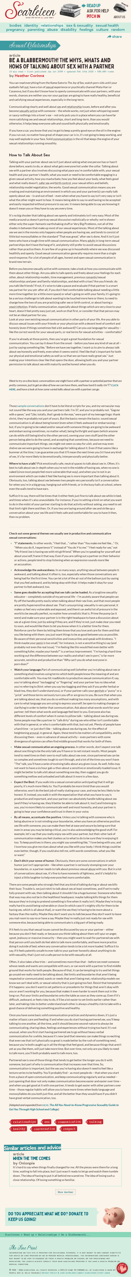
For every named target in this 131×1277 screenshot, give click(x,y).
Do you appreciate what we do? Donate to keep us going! (48, 1216)
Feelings (86, 29)
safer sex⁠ (44, 183)
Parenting (36, 29)
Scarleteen (12, 1234)
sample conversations (30, 406)
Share (117, 36)
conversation (44, 1129)
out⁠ (26, 87)
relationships (24, 1122)
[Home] (30, 10)
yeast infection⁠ (18, 306)
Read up (93, 5)
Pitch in (93, 16)
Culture (102, 29)
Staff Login (104, 1272)
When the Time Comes (31, 1158)
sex (47, 1122)
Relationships (52, 25)
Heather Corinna (29, 75)
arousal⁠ (34, 733)
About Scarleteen (87, 1272)
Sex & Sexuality (79, 25)
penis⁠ (39, 643)
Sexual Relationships (32, 45)
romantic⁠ (91, 277)
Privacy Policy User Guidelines (59, 1272)
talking (95, 1121)
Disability (69, 29)
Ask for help (98, 10)
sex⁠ (59, 106)
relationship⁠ (74, 106)
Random (118, 29)
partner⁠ (63, 95)
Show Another (65, 1192)
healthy (19, 1128)
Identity (31, 25)
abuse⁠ (92, 869)
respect (69, 1128)
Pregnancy (15, 29)
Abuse (52, 29)
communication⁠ (63, 139)
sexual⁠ (50, 87)
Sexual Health (107, 25)
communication (69, 1122)
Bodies (16, 25)
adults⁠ (91, 240)
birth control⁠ (63, 183)
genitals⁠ (99, 690)
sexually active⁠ (28, 111)
